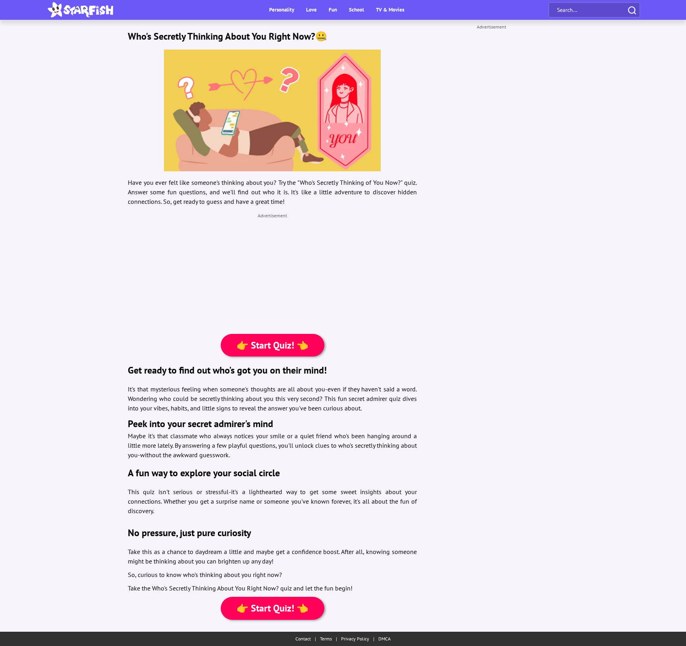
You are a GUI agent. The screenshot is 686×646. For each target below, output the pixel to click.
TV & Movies (390, 9)
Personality (281, 9)
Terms (326, 639)
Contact (303, 639)
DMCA (384, 639)
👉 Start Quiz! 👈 (272, 345)
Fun (333, 9)
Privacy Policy (355, 639)
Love (311, 9)
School (356, 9)
